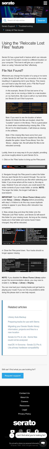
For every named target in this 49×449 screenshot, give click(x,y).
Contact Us (24, 393)
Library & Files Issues (14, 30)
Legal (24, 409)
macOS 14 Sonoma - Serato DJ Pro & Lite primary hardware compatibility (24, 346)
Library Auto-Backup (17, 317)
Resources (24, 405)
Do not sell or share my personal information (24, 443)
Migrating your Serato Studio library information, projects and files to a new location (23, 329)
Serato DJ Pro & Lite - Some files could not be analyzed (22, 338)
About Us (24, 397)
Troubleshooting (26, 26)
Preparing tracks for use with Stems (23, 321)
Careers (24, 401)
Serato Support (8, 26)
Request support (13, 375)
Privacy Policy (24, 413)
